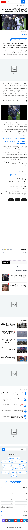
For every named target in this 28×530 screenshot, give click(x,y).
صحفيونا (25, 506)
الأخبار (23, 5)
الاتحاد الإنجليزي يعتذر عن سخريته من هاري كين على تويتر (16, 182)
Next (26, 497)
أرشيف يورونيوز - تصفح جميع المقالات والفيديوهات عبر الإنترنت (7, 506)
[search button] (3, 449)
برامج (12, 503)
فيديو (26, 503)
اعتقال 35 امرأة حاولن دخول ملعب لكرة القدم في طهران (15, 139)
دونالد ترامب (15, 465)
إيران (23, 465)
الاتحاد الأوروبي (22, 472)
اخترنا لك (24, 320)
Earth (12, 494)
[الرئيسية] (26, 5)
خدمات (25, 512)
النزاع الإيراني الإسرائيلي (14, 458)
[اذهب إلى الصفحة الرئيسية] (23, 1)
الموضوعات (25, 487)
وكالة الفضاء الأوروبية (19, 469)
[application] (14, 22)
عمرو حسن (23, 34)
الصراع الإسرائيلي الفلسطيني (19, 462)
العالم (20, 5)
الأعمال (25, 494)
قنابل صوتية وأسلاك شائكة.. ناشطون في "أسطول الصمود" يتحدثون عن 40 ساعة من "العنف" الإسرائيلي (16, 193)
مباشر (3, 1)
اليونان (17, 5)
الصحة (12, 497)
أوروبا (24, 200)
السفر (26, 500)
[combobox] (14, 449)
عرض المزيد (24, 515)
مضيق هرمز (5, 472)
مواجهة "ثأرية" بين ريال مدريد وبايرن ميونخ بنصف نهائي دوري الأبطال (17, 187)
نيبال (14, 476)
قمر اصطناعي (6, 465)
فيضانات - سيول (8, 469)
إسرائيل (13, 472)
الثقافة (12, 500)
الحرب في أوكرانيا (6, 462)
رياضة (17, 200)
